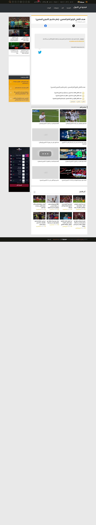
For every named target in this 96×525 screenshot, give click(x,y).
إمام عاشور (73, 101)
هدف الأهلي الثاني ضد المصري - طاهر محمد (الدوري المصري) (68, 95)
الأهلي (83, 101)
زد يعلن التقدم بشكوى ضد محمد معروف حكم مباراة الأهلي (19, 26)
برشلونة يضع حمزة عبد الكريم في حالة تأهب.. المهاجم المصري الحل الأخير (19, 93)
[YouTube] (23, 2)
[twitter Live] (18, 2)
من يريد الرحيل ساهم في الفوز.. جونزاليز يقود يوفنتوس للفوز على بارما (79, 206)
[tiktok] (26, 2)
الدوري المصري (37, 1)
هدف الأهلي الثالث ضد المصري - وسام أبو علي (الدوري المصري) (67, 92)
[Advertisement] (19, 124)
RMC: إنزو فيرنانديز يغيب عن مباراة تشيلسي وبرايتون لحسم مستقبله (53, 206)
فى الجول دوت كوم (80, 239)
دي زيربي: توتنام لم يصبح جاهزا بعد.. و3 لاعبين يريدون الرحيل (40, 222)
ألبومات (49, 7)
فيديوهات (55, 1)
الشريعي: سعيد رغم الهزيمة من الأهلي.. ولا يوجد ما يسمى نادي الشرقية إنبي (19, 99)
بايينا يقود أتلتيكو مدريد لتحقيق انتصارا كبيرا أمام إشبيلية (67, 206)
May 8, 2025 (82, 47)
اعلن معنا (49, 239)
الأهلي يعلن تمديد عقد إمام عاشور (19, 88)
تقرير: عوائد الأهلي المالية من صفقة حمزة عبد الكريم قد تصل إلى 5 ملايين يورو (14, 39)
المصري (78, 101)
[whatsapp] (29, 2)
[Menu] (86, 2)
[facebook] (13, 2)
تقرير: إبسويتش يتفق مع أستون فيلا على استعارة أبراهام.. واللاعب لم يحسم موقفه (79, 223)
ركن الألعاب (44, 1)
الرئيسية (69, 7)
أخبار (66, 1)
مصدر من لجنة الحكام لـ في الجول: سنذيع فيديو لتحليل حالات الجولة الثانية (25, 52)
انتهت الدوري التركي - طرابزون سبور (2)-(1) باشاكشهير (19, 82)
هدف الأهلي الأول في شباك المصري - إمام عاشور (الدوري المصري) (67, 98)
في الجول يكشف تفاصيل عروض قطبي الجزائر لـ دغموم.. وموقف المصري (66, 222)
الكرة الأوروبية (78, 209)
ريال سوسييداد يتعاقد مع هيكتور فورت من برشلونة (53, 221)
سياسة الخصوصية (56, 239)
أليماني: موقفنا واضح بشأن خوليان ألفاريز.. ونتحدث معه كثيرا (39, 206)
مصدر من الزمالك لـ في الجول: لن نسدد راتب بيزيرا (14, 52)
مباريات (61, 1)
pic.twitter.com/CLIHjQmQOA (76, 41)
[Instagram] (21, 2)
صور (50, 1)
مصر (71, 1)
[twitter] (15, 2)
